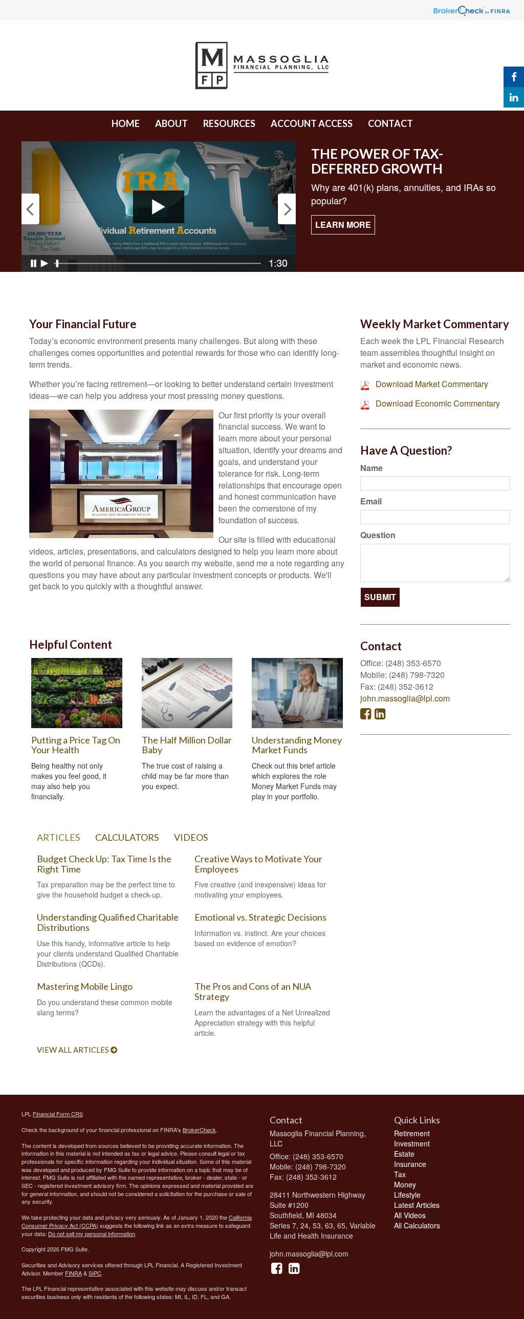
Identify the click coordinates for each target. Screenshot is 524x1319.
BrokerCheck (199, 1129)
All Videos (410, 1215)
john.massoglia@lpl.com (405, 698)
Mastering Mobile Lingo (85, 986)
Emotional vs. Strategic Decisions (260, 917)
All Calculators (417, 1225)
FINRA (73, 1273)
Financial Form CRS (58, 1114)
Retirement (412, 1133)
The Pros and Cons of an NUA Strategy (252, 991)
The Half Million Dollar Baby (187, 745)
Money (405, 1184)
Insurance (410, 1164)
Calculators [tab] (127, 837)
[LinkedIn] (514, 97)
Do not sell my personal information (91, 1233)
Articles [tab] (58, 837)
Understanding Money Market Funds (297, 745)
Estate (404, 1153)
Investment (412, 1143)
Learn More (343, 224)
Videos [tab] (191, 837)
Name (371, 468)
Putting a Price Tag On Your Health (75, 745)
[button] (171, 123)
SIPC (95, 1273)
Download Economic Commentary (438, 403)
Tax (400, 1174)
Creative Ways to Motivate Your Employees (258, 864)
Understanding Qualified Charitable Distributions (108, 922)
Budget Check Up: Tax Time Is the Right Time (104, 864)
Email (371, 501)
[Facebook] (514, 77)
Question (378, 535)
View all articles (74, 1049)
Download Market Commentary (432, 384)
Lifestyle (407, 1194)
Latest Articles (417, 1205)
